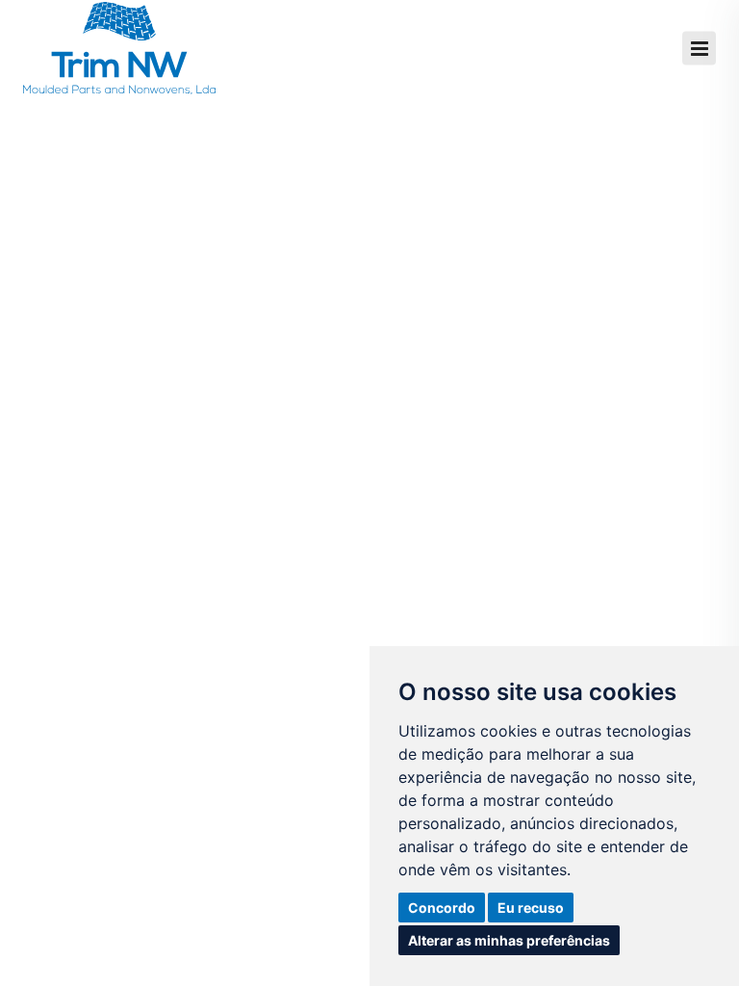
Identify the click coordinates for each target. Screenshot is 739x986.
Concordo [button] (441, 907)
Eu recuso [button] (530, 907)
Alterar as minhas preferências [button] (509, 940)
